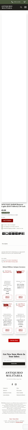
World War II (14, 260)
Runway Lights (14, 261)
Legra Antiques (6, 394)
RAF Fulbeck (8, 261)
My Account (19, 390)
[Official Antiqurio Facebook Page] (12, 384)
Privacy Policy (16, 418)
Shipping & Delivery (21, 394)
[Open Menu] (25, 7)
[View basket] (25, 2)
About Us (5, 390)
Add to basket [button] (7, 297)
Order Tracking (20, 392)
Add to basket (7, 220)
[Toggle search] (21, 7)
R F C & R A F (9, 260)
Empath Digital (19, 422)
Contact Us (5, 388)
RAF (4, 261)
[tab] (4, 244)
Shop (18, 388)
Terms (10, 418)
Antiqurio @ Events (7, 392)
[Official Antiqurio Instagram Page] (16, 384)
